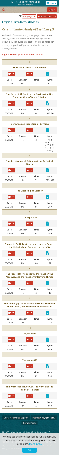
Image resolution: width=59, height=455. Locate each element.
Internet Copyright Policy (43, 417)
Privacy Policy (29, 423)
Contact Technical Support (16, 417)
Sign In (52, 10)
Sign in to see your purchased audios (22, 54)
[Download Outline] (47, 73)
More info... (35, 443)
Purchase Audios (45, 16)
